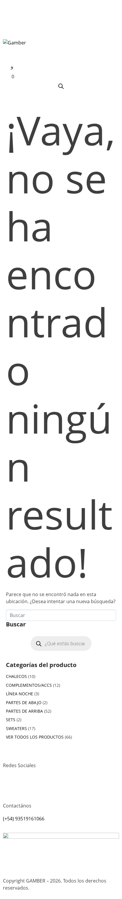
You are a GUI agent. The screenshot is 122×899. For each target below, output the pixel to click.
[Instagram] (10, 786)
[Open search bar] (61, 86)
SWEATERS (16, 728)
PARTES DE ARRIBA (24, 711)
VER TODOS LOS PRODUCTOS (35, 737)
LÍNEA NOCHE (19, 693)
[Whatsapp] (26, 786)
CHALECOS (16, 676)
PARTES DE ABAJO (23, 702)
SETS (10, 719)
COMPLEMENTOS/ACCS (29, 685)
